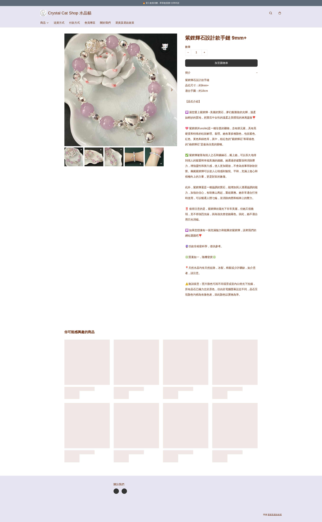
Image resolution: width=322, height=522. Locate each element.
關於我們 (105, 22)
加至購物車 (221, 63)
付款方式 (74, 22)
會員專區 (90, 22)
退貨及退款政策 (124, 22)
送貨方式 (59, 22)
